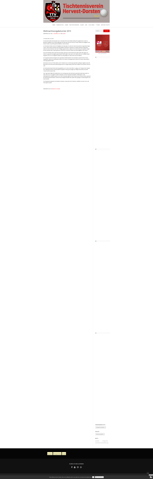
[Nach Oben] (148, 473)
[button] (151, 477)
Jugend (66, 24)
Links (86, 24)
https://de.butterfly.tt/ (102, 53)
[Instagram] (78, 467)
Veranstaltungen (56, 88)
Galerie (82, 24)
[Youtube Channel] (74, 467)
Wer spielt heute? (105, 24)
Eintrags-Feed (105, 440)
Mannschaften (60, 24)
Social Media (91, 24)
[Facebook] (71, 467)
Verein (53, 24)
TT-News (98, 24)
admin (64, 33)
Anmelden (97, 440)
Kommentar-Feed (98, 442)
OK (93, 477)
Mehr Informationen (99, 477)
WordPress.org (105, 442)
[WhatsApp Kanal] (81, 467)
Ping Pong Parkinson (74, 24)
